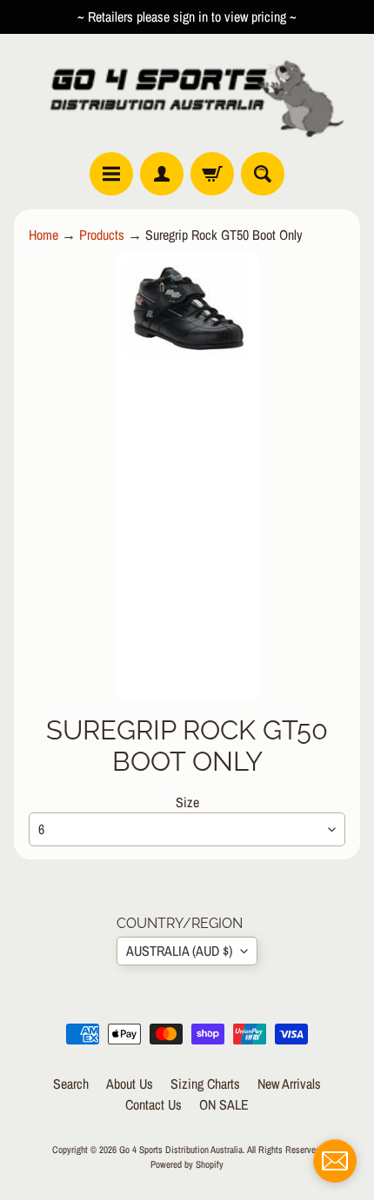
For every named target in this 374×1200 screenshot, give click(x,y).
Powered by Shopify (187, 1163)
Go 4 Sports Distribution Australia (181, 1149)
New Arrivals (289, 1083)
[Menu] (111, 174)
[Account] (162, 174)
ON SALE (224, 1104)
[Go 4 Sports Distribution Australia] (187, 92)
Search (71, 1083)
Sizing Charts (205, 1083)
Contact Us (153, 1104)
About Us (129, 1083)
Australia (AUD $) (179, 950)
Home (43, 234)
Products (101, 234)
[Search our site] (262, 174)
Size (187, 802)
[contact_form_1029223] (335, 1161)
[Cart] (212, 174)
